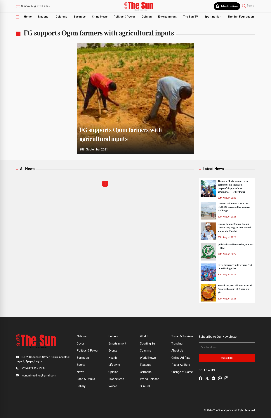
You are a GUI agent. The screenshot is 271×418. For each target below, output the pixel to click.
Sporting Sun (212, 16)
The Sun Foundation (241, 16)
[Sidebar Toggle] (17, 16)
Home (28, 16)
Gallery (81, 386)
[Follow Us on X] (207, 378)
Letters (113, 336)
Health (112, 357)
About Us (177, 350)
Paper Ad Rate (180, 364)
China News (99, 16)
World (143, 336)
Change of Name (182, 372)
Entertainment (167, 16)
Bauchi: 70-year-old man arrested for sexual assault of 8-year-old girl (235, 289)
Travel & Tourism (182, 336)
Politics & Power (124, 16)
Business (80, 16)
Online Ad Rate (180, 357)
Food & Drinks (86, 379)
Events (112, 350)
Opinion (147, 16)
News (80, 372)
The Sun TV (190, 16)
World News (148, 357)
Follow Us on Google (229, 6)
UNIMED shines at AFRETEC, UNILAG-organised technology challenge (234, 207)
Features (145, 364)
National (43, 16)
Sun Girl (145, 386)
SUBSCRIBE (227, 358)
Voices (112, 386)
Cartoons (146, 372)
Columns (61, 16)
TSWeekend (116, 379)
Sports (81, 364)
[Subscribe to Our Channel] (213, 378)
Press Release (149, 379)
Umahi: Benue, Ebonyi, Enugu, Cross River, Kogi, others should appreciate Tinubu (234, 227)
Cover (80, 343)
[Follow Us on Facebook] (200, 378)
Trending (177, 343)
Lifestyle (114, 364)
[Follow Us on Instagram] (226, 378)
